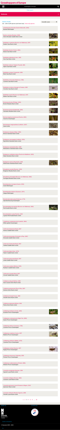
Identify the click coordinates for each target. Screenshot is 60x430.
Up (3, 428)
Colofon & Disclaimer (7, 421)
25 (36, 399)
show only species (30, 23)
